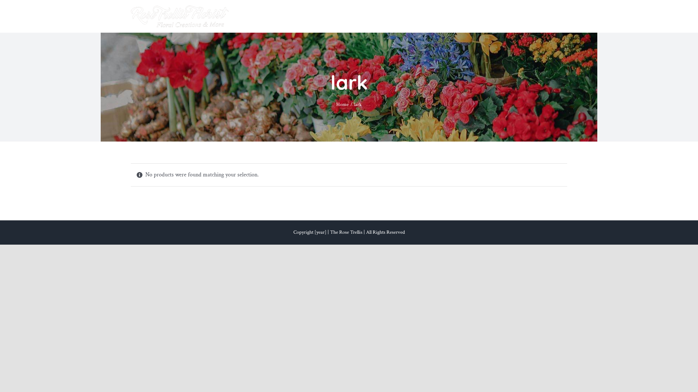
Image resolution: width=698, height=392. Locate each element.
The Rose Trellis (346, 232)
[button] (555, 16)
